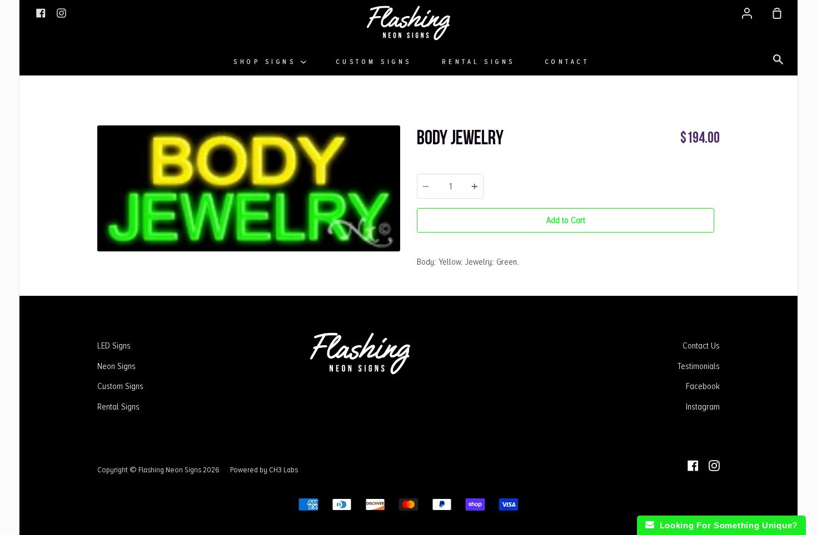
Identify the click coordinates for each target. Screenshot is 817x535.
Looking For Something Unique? (726, 525)
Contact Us (701, 345)
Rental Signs (478, 62)
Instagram (703, 406)
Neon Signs (116, 366)
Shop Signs (267, 62)
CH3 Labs (283, 470)
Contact (567, 62)
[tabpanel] (248, 188)
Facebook (703, 386)
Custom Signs (374, 62)
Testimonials (698, 366)
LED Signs (114, 345)
